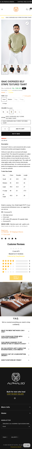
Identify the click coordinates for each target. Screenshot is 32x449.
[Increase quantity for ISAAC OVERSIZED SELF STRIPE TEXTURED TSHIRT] (7, 129)
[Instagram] (16, 398)
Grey (7, 112)
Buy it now (16, 133)
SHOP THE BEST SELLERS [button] (15, 394)
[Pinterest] (9, 239)
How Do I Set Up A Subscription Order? (13, 354)
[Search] (27, 9)
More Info (5, 407)
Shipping (10, 90)
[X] (6, 239)
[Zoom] (27, 23)
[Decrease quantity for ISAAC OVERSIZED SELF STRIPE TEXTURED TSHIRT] (2, 129)
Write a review (16, 277)
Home (2, 17)
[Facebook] (2, 239)
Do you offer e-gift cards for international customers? (13, 349)
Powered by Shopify (16, 446)
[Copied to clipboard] (16, 239)
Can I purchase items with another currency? (11, 337)
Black (3, 112)
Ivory (19, 112)
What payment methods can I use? (12, 331)
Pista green (11, 112)
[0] (29, 9)
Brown (15, 112)
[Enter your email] (29, 427)
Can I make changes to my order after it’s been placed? (13, 343)
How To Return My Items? (11, 360)
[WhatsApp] (13, 239)
